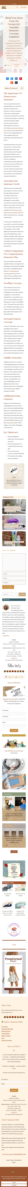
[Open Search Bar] (17, 7)
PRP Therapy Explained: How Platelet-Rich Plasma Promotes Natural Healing (14, 526)
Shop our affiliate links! (14, 682)
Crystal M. (12, 818)
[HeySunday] (14, 789)
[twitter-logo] (12, 78)
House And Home (8, 825)
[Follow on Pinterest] (10, 671)
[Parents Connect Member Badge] (14, 936)
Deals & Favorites (6, 1040)
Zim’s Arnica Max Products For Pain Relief (14, 542)
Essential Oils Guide (7, 1029)
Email (3, 722)
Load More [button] (14, 851)
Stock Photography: (14, 1154)
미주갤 (14, 944)
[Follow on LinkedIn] (20, 671)
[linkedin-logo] (16, 78)
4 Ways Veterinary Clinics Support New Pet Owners (14, 815)
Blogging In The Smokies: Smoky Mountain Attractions (20, 913)
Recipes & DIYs (5, 1031)
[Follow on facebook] (15, 671)
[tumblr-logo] (16, 82)
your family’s (10, 422)
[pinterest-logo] (20, 78)
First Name (5, 710)
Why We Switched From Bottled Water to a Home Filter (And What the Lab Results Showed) (13, 509)
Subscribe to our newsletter (10, 699)
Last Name (5, 716)
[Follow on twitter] (18, 671)
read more (6, 635)
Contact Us (14, 658)
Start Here (4, 1026)
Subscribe (14, 730)
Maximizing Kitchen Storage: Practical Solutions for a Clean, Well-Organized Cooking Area (14, 839)
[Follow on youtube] (12, 671)
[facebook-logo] (7, 78)
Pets (2, 1038)
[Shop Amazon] (23, 671)
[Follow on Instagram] (5, 671)
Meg (8, 65)
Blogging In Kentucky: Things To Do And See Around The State (7, 913)
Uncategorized (7, 799)
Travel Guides (5, 1033)
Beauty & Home (6, 1036)
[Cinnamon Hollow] (4, 7)
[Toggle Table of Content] (21, 88)
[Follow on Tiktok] (7, 671)
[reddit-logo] (12, 82)
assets (14, 388)
